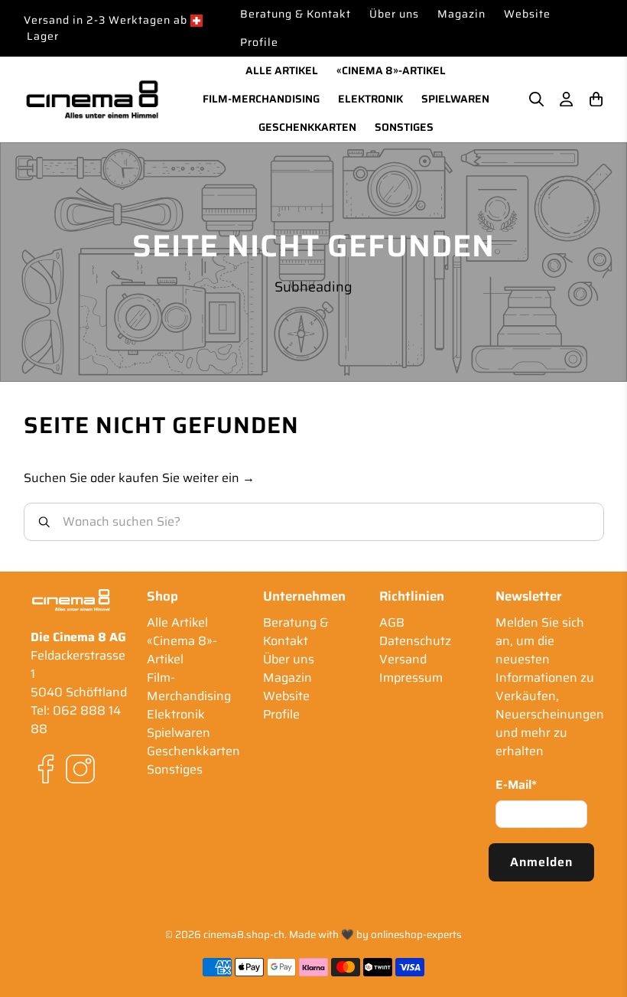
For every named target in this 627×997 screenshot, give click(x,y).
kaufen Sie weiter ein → (187, 477)
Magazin (461, 13)
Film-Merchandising (261, 98)
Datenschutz (415, 640)
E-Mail (516, 785)
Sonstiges (404, 127)
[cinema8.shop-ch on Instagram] (80, 780)
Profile (259, 42)
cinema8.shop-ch (243, 935)
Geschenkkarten (307, 127)
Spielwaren (455, 98)
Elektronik (370, 98)
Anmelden (541, 862)
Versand (403, 659)
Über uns (394, 13)
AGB (391, 622)
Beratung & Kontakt (295, 13)
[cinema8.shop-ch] (92, 99)
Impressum (411, 677)
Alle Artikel (281, 70)
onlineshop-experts (416, 935)
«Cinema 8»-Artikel (391, 70)
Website (527, 13)
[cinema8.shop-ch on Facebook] (46, 780)
